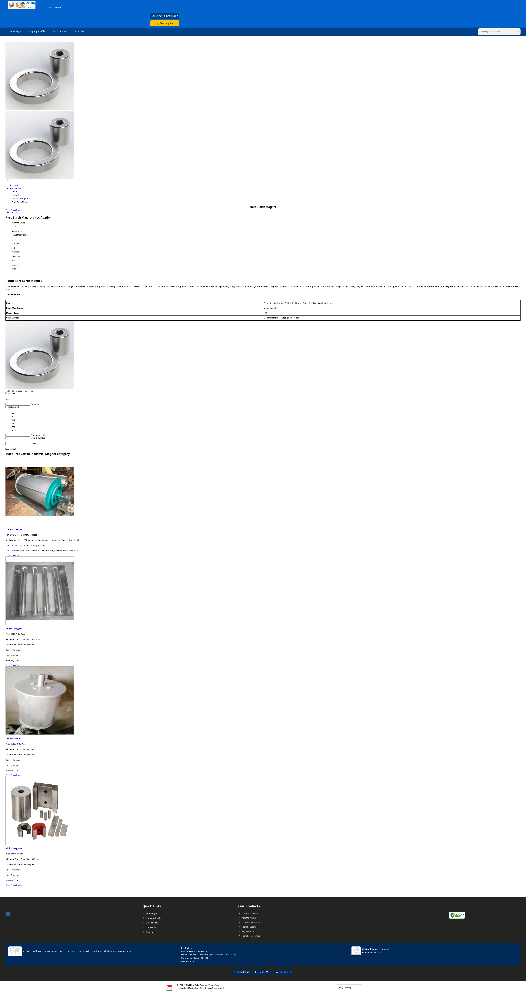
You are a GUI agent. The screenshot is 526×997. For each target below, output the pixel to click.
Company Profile (36, 31)
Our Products (59, 31)
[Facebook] (8, 915)
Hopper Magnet (13, 628)
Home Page (15, 31)
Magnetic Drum (13, 529)
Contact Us (78, 31)
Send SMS (264, 971)
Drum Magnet (13, 738)
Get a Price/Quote (13, 210)
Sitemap (149, 932)
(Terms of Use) (213, 985)
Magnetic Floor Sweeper (251, 936)
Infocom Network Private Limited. (211, 988)
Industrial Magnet (20, 198)
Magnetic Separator (249, 927)
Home (14, 191)
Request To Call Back (15, 188)
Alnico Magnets (13, 848)
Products (16, 195)
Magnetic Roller (248, 931)
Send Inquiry (166, 23)
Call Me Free (285, 971)
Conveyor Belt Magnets (251, 922)
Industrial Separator (249, 913)
